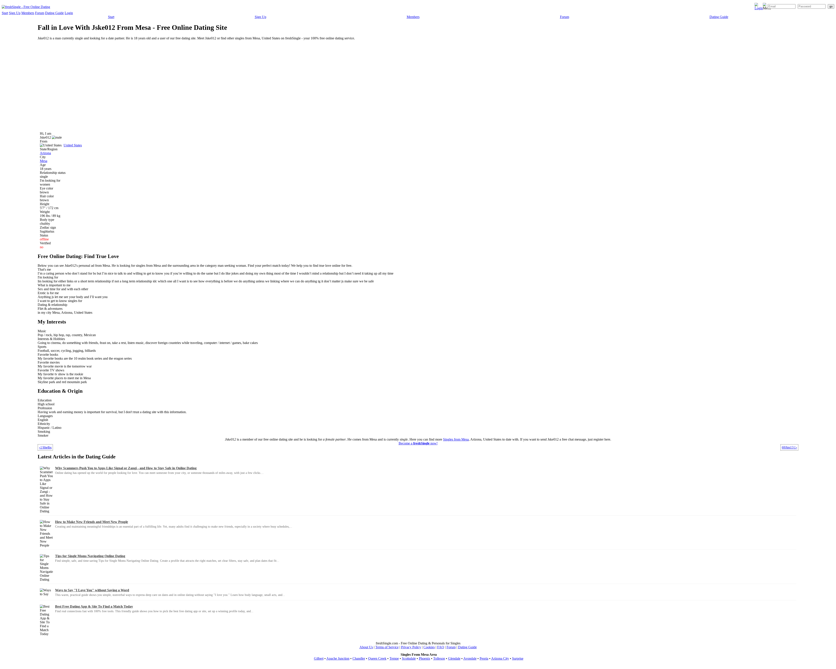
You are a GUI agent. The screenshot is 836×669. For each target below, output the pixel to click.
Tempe (394, 658)
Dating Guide (54, 13)
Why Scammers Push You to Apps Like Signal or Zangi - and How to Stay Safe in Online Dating (126, 468)
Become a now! (418, 443)
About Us (366, 647)
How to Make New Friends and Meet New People (91, 522)
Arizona (45, 153)
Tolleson (439, 658)
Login (69, 13)
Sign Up (14, 13)
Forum (39, 13)
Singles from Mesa (456, 439)
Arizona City (500, 658)
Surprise (517, 658)
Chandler (358, 658)
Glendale (454, 658)
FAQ (440, 647)
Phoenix (424, 658)
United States (73, 145)
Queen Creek (377, 658)
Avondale (470, 658)
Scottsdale (409, 658)
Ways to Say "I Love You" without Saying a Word (92, 590)
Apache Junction (337, 658)
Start (5, 13)
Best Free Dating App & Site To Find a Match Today (94, 606)
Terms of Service (387, 647)
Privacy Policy (411, 647)
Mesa (43, 161)
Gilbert (319, 658)
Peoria (484, 658)
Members (27, 13)
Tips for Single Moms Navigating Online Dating (90, 556)
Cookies (429, 647)
